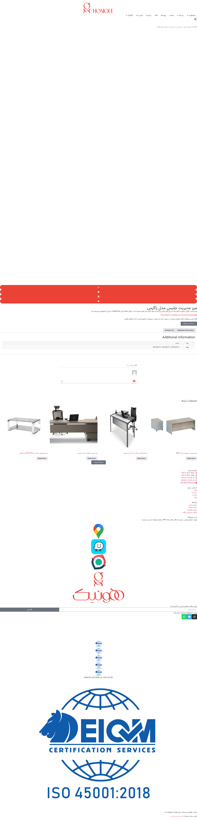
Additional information (185, 330)
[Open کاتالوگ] (126, 15)
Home (195, 27)
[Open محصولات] (187, 15)
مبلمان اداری (187, 27)
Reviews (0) (169, 330)
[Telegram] (189, 616)
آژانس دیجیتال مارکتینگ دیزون (177, 816)
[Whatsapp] (184, 616)
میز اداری (179, 27)
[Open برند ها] (178, 15)
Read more (191, 458)
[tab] (185, 330)
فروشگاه (194, 502)
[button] (195, 19)
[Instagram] (194, 616)
